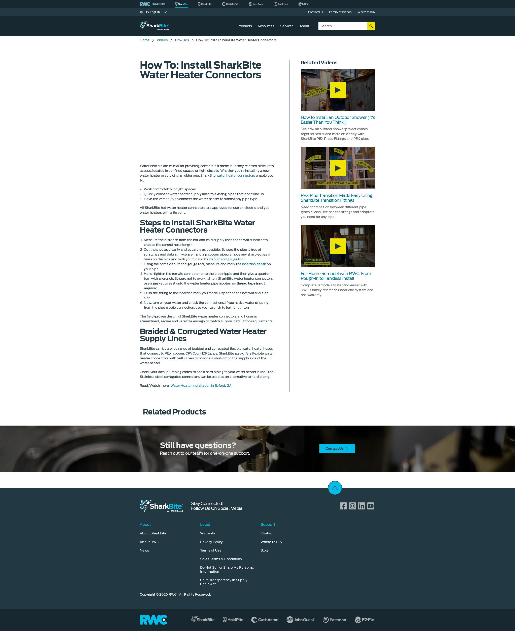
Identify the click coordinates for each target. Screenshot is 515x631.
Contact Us (334, 449)
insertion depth (254, 264)
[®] (181, 4)
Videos (162, 40)
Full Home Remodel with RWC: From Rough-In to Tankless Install (336, 276)
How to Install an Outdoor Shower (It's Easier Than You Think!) (338, 120)
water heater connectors (235, 175)
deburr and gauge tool (226, 259)
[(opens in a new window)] (205, 4)
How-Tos (182, 40)
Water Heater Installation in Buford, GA (201, 386)
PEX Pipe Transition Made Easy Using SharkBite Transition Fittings (336, 198)
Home (144, 40)
